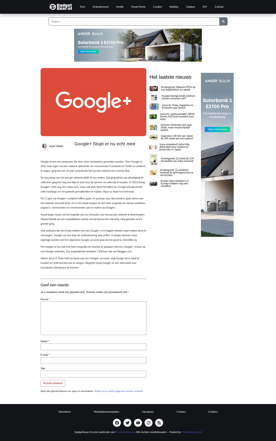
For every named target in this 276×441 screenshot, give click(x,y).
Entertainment (100, 6)
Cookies (213, 411)
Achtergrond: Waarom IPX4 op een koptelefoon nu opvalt (178, 88)
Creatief (157, 6)
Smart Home (138, 6)
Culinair (219, 6)
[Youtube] (138, 423)
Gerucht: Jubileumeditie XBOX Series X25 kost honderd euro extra (177, 116)
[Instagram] (149, 423)
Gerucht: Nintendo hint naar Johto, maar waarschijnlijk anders (176, 127)
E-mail (45, 355)
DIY (205, 6)
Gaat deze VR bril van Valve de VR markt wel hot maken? (177, 137)
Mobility (174, 6)
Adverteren (64, 411)
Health (120, 6)
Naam (45, 341)
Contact (180, 411)
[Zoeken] (223, 21)
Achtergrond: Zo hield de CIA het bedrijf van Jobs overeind (177, 159)
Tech (82, 6)
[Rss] (159, 423)
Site (43, 368)
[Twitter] (127, 423)
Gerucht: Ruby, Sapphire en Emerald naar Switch (177, 106)
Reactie (45, 299)
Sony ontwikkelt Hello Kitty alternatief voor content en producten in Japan (174, 147)
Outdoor (190, 6)
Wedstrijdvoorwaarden (106, 411)
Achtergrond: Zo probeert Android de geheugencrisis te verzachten (176, 172)
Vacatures (147, 411)
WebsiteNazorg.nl (191, 432)
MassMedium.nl (124, 432)
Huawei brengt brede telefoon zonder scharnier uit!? (178, 97)
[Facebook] (117, 423)
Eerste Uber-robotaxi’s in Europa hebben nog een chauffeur (175, 183)
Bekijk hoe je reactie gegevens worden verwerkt (119, 391)
